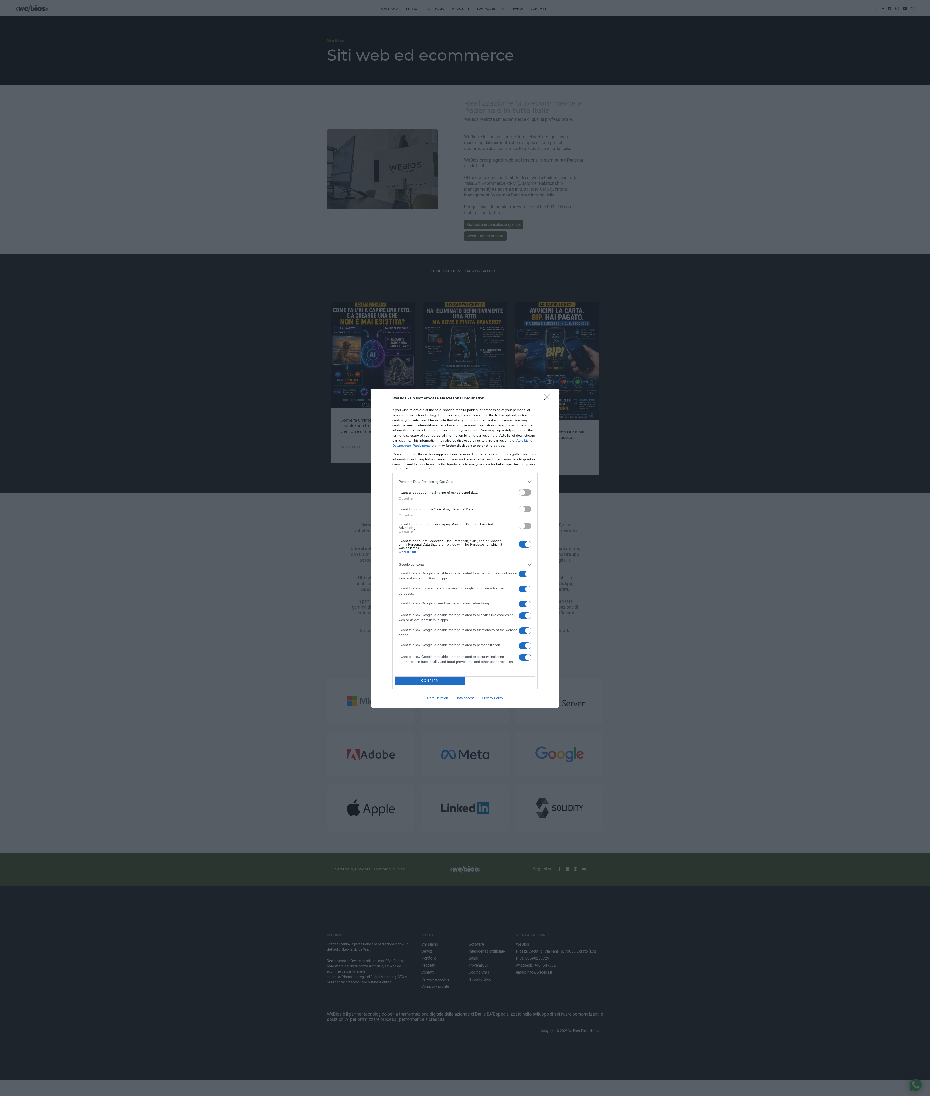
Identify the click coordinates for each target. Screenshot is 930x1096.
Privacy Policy (492, 698)
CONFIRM (430, 680)
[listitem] (465, 481)
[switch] (525, 492)
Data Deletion (437, 698)
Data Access (465, 698)
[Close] (548, 398)
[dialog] (465, 548)
